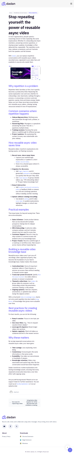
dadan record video (22, 162)
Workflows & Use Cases (20, 13)
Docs (10, 13)
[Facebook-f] (10, 426)
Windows (25, 443)
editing (26, 199)
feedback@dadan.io (22, 384)
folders (33, 281)
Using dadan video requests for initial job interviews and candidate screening (31, 402)
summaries (26, 173)
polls (17, 189)
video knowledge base (27, 297)
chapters (25, 171)
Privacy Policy (6, 436)
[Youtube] (4, 426)
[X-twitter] (16, 426)
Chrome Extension (27, 436)
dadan (14, 56)
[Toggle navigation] (60, 3)
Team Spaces (23, 178)
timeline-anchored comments (29, 187)
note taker (19, 201)
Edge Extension (26, 440)
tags (20, 171)
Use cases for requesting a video (17, 402)
